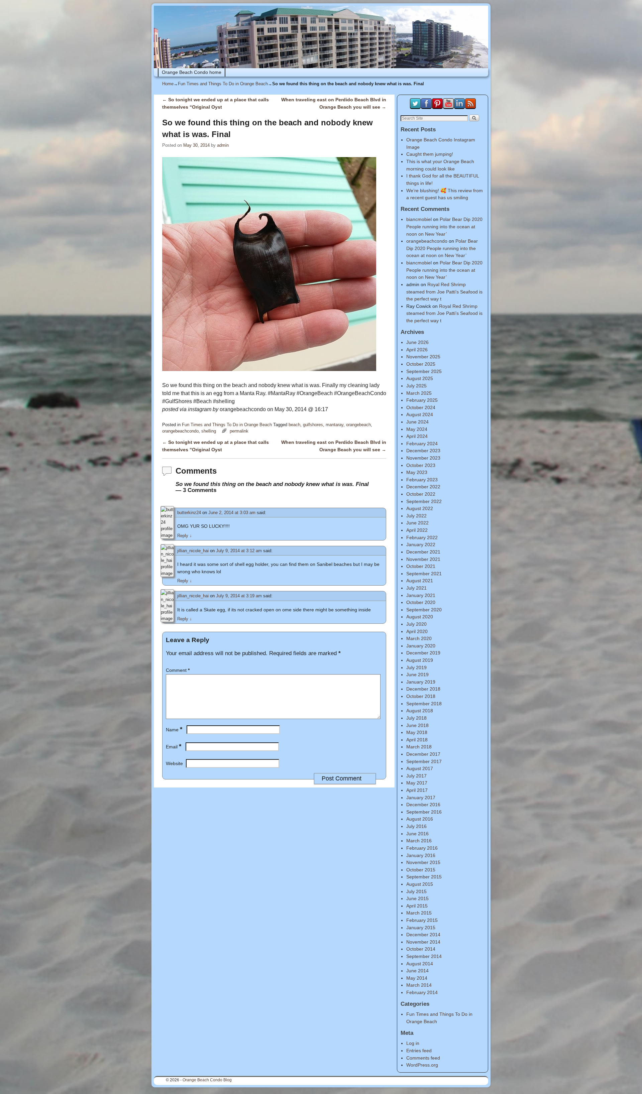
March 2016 (419, 840)
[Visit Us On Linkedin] (459, 107)
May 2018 (416, 732)
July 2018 (416, 718)
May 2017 (416, 782)
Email (173, 746)
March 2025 (419, 393)
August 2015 (419, 884)
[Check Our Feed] (470, 107)
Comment (178, 670)
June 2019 (417, 674)
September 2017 (424, 761)
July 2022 (416, 515)
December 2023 (423, 450)
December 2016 (423, 804)
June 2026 (417, 342)
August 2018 (419, 710)
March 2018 (419, 746)
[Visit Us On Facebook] (426, 107)
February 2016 (422, 848)
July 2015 (416, 891)
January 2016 (420, 855)
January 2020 (420, 645)
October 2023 (420, 465)
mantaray (334, 424)
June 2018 (417, 725)
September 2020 (424, 609)
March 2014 (419, 985)
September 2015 (424, 876)
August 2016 (419, 819)
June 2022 (417, 522)
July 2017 (416, 775)
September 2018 (424, 703)
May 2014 (416, 978)
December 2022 (423, 486)
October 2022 (420, 494)
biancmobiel (419, 219)
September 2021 (424, 573)
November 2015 (423, 862)
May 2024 (416, 429)
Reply (184, 535)
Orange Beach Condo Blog (207, 1080)
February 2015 (422, 920)
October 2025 (420, 364)
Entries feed (419, 1050)
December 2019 (423, 652)
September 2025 (424, 371)
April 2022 (417, 530)
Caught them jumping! (429, 154)
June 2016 (417, 833)
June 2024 (417, 421)
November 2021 (423, 559)
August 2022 (419, 508)
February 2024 (422, 443)
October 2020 (420, 602)
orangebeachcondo (180, 431)
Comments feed (423, 1058)
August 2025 (419, 378)
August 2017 (419, 768)
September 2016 (424, 812)
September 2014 (424, 956)
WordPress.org (422, 1065)
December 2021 (423, 552)
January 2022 (420, 544)
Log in (412, 1043)
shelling (208, 431)
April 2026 (417, 349)
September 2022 (424, 501)
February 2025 (422, 400)
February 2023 (422, 479)
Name (174, 729)
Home (168, 83)
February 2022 (422, 537)
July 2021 (416, 588)
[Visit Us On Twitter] (415, 107)
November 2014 (423, 942)
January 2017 (420, 797)
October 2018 (420, 696)
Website (174, 763)
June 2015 (417, 898)
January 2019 (420, 682)
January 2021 (420, 595)
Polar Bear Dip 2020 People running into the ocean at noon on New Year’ (444, 226)
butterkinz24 (189, 512)
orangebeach (358, 424)
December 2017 (423, 754)
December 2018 (423, 689)
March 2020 (419, 638)
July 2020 (416, 624)
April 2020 (417, 631)
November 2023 (423, 458)
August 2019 (419, 660)
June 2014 (417, 970)
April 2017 (417, 790)
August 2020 (419, 616)
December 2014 (423, 934)
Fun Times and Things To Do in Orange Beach (223, 83)
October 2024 (420, 407)
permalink (239, 431)
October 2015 (420, 869)
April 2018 (417, 739)
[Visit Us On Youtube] (448, 107)
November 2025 (423, 356)
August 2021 (419, 580)
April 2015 (417, 905)
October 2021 (420, 566)
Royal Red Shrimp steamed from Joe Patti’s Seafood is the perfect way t (444, 291)
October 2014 (420, 949)
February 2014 (422, 992)
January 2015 (420, 927)
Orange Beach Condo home (191, 72)
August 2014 (419, 963)
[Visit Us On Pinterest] (437, 107)
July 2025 (416, 385)
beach (294, 424)
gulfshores (313, 424)
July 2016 (416, 826)
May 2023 (416, 472)
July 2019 (416, 667)
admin (223, 145)
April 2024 (417, 436)
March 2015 (419, 913)
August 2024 (419, 414)
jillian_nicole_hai (193, 550)
